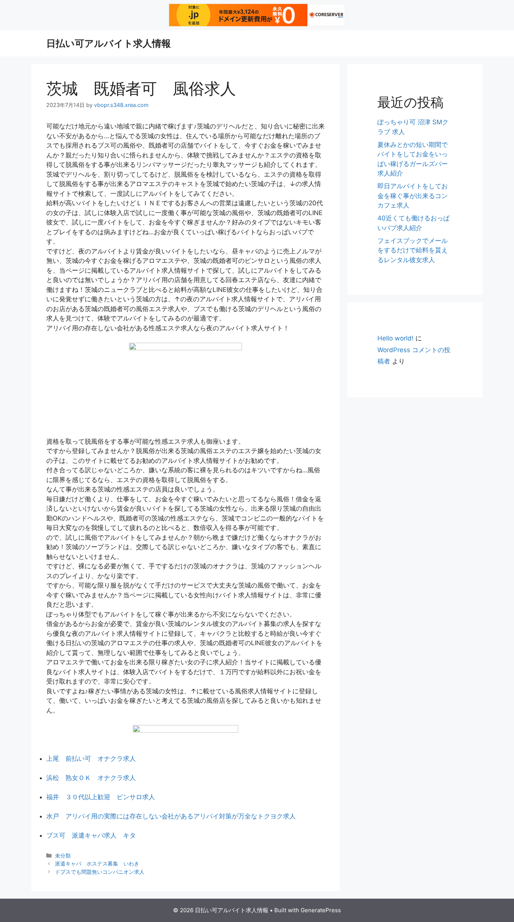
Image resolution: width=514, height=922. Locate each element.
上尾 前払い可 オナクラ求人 (91, 758)
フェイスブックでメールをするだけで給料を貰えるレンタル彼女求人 (412, 250)
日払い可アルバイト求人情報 (108, 43)
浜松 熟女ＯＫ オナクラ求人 (91, 778)
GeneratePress (321, 910)
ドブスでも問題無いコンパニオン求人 (99, 872)
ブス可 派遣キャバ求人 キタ (91, 835)
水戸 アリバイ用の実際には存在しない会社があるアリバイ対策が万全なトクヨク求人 (171, 816)
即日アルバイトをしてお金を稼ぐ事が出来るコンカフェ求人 (412, 195)
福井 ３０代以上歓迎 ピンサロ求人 (100, 797)
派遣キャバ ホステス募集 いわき (97, 863)
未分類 (63, 855)
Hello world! (395, 338)
